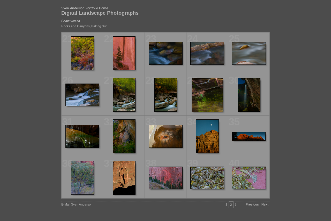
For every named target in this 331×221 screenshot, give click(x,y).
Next (264, 204)
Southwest (70, 21)
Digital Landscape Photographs (100, 13)
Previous (252, 204)
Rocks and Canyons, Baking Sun (84, 26)
